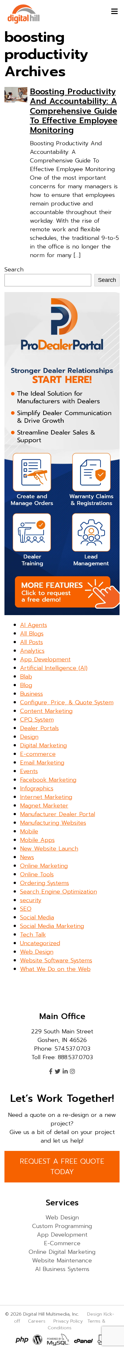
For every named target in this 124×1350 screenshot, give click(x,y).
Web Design (36, 951)
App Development (45, 659)
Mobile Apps (37, 840)
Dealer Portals (39, 728)
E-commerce (38, 754)
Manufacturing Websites (53, 822)
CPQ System (37, 719)
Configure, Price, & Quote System (67, 702)
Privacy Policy (68, 1321)
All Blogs (32, 633)
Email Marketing (42, 762)
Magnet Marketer (44, 805)
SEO (25, 908)
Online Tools (37, 874)
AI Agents (33, 625)
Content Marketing (46, 711)
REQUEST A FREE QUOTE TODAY (62, 1166)
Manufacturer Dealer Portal (57, 814)
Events (29, 771)
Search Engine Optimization (58, 891)
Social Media (37, 917)
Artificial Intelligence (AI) (53, 668)
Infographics (36, 788)
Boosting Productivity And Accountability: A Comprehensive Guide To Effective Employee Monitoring (73, 111)
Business (31, 693)
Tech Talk (33, 934)
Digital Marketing (43, 745)
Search (14, 269)
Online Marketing (44, 865)
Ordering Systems (44, 883)
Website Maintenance (62, 1260)
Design (29, 736)
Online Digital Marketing (62, 1251)
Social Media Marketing (52, 926)
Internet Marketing (46, 797)
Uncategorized (40, 943)
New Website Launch (49, 848)
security (30, 900)
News (27, 857)
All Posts (31, 642)
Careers (36, 1321)
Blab (26, 676)
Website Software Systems (56, 960)
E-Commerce (62, 1243)
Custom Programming (62, 1226)
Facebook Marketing (48, 779)
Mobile (29, 831)
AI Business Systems (62, 1269)
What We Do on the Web (55, 969)
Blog (26, 685)
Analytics (32, 650)
